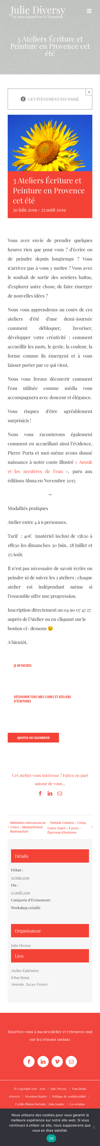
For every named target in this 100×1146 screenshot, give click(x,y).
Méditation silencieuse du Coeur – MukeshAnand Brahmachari (28, 826)
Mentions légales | (38, 1096)
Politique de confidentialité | (71, 1096)
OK (51, 1138)
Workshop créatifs (25, 907)
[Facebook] (29, 1061)
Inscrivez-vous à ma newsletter (35, 1031)
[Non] (93, 1127)
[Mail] (71, 1061)
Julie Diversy (59, 1089)
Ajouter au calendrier (33, 738)
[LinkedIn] (43, 1061)
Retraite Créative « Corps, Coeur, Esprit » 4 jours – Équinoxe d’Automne (66, 827)
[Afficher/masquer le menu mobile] (89, 11)
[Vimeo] (57, 1061)
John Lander (56, 1104)
